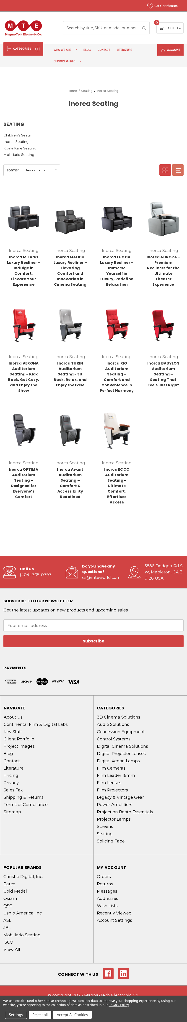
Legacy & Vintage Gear (120, 797)
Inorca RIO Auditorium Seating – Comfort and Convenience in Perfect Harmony (117, 377)
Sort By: (13, 170)
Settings (16, 1014)
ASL (7, 920)
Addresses (107, 898)
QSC (7, 905)
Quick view (25, 196)
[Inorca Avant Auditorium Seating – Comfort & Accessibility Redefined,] (70, 430)
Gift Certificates (165, 6)
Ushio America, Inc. (22, 913)
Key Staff (13, 731)
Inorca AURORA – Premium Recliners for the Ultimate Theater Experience (163, 270)
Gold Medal (15, 891)
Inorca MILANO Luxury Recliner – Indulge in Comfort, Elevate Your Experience (23, 270)
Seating (105, 833)
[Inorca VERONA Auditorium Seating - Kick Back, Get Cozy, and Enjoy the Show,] (23, 324)
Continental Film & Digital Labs (36, 724)
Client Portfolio (19, 739)
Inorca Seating (16, 141)
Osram (10, 898)
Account (173, 49)
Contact (104, 49)
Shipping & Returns (24, 797)
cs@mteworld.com (101, 577)
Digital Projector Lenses (121, 753)
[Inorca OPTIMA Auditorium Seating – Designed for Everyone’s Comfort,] (23, 430)
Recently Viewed (114, 913)
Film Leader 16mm (116, 775)
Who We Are (63, 49)
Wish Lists (107, 905)
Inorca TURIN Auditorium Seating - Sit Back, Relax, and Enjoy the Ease (70, 374)
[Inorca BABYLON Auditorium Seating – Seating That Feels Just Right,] (163, 324)
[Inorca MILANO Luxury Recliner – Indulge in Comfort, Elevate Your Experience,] (23, 218)
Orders (104, 876)
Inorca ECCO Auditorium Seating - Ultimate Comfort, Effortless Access (116, 486)
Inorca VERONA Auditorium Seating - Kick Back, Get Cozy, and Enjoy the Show (23, 377)
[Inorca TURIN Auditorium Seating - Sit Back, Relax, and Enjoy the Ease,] (70, 324)
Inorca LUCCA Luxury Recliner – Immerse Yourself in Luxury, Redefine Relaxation (116, 270)
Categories (22, 49)
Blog (87, 49)
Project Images (19, 746)
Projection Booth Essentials (125, 811)
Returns (105, 883)
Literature (124, 49)
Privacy (11, 782)
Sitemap (12, 811)
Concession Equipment (121, 731)
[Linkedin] (123, 973)
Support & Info (65, 61)
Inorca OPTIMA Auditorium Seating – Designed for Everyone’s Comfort (23, 483)
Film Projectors (112, 790)
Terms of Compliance (26, 804)
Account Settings (114, 920)
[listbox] (41, 170)
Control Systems (113, 739)
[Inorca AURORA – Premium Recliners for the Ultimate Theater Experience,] (163, 218)
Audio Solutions (113, 724)
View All (11, 949)
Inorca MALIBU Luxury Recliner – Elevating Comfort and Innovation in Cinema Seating (70, 270)
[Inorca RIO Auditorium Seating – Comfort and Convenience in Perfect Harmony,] (116, 324)
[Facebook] (108, 973)
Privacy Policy (118, 1005)
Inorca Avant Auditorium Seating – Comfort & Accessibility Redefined (70, 483)
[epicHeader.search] (144, 27)
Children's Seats (17, 135)
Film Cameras (111, 768)
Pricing (11, 775)
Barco (9, 883)
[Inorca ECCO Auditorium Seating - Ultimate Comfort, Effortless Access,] (116, 430)
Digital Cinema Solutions (122, 746)
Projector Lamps (114, 819)
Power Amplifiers (114, 804)
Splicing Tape (111, 841)
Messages (107, 891)
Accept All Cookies (72, 1014)
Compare (37, 196)
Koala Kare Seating (19, 148)
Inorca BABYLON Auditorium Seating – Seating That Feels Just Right (163, 374)
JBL (7, 927)
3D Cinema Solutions (118, 717)
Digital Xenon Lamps (118, 760)
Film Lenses (109, 782)
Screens (105, 826)
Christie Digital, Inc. (23, 876)
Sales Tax (13, 790)
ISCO (8, 942)
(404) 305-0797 (35, 574)
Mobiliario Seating (18, 154)
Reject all (40, 1014)
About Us (13, 717)
